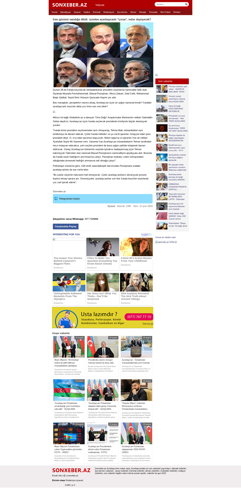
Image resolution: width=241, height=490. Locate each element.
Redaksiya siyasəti (74, 480)
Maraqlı (142, 12)
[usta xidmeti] (104, 317)
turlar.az (173, 242)
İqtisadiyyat (65, 12)
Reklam (176, 12)
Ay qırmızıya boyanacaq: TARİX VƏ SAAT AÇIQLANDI (178, 128)
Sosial (54, 12)
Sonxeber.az (59, 191)
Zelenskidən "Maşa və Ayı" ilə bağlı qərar (178, 224)
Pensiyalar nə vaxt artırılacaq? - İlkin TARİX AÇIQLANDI (177, 118)
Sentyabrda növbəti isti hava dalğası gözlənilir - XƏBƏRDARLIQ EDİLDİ (171, 157)
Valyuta (99, 4)
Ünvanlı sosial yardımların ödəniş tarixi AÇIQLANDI (177, 98)
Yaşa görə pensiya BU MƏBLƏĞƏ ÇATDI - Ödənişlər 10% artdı (177, 196)
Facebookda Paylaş (65, 226)
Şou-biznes (122, 12)
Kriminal (96, 12)
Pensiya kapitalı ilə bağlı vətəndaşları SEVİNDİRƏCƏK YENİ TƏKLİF (177, 138)
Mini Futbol (165, 12)
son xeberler (109, 473)
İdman (133, 12)
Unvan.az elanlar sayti (165, 237)
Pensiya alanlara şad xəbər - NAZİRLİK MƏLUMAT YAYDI (178, 89)
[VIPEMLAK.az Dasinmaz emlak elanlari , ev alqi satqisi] (162, 242)
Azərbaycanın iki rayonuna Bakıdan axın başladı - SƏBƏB (177, 206)
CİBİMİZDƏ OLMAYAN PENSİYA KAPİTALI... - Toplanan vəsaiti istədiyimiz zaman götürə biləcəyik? (171, 186)
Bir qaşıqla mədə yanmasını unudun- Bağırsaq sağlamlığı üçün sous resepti (177, 167)
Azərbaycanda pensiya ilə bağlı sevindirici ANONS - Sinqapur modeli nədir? (171, 177)
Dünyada (153, 12)
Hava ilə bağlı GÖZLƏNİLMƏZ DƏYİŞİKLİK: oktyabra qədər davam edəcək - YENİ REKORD (170, 108)
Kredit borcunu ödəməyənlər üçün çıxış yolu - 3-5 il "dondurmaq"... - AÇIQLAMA (170, 147)
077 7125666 (91, 219)
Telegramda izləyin (69, 198)
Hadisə (87, 12)
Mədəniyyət (108, 12)
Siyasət (77, 12)
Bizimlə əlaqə (58, 480)
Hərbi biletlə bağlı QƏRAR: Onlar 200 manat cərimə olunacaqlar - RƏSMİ (178, 216)
